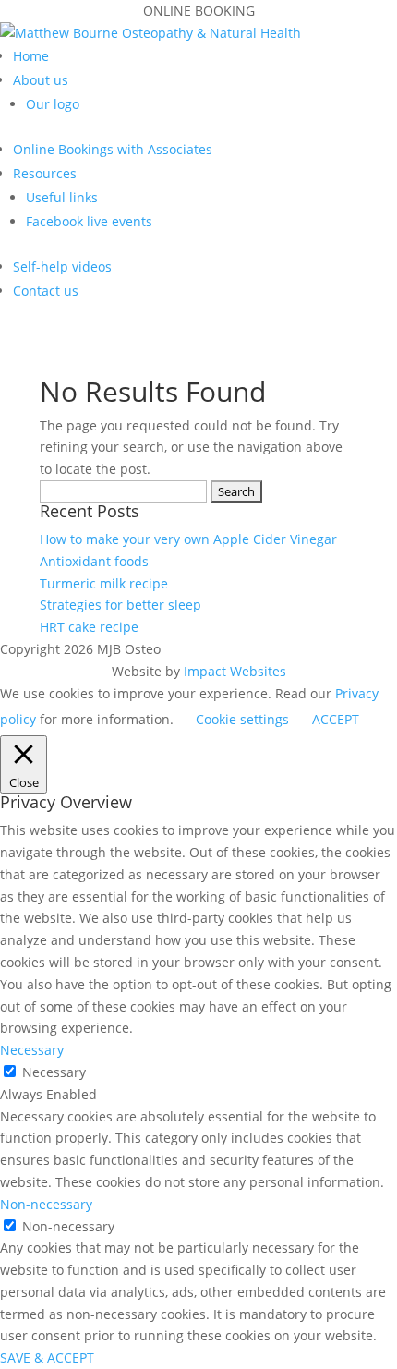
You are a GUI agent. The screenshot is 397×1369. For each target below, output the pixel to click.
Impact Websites (235, 671)
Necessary (54, 1072)
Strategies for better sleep (120, 604)
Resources (45, 173)
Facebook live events (89, 221)
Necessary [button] (32, 1050)
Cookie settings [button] (242, 719)
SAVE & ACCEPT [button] (47, 1357)
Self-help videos (62, 266)
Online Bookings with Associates (112, 149)
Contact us (45, 290)
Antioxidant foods (94, 561)
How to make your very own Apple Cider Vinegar (188, 539)
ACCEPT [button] (335, 719)
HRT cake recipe (89, 627)
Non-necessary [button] (46, 1204)
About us (40, 80)
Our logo (52, 104)
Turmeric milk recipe (104, 583)
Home (31, 56)
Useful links (62, 197)
